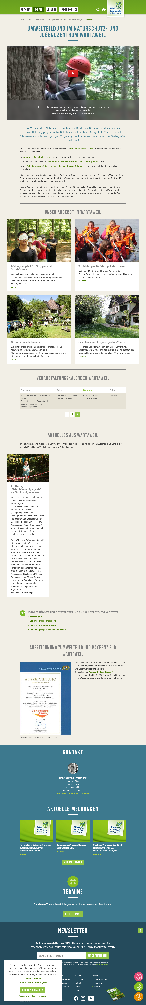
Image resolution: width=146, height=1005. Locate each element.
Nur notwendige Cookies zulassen (33, 996)
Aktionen (25, 10)
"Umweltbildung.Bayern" (101, 672)
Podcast (78, 983)
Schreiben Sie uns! (63, 979)
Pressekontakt (98, 983)
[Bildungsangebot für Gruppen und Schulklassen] (39, 240)
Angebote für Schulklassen (36, 157)
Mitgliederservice (63, 987)
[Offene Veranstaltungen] (39, 316)
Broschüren (79, 979)
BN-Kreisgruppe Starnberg (42, 621)
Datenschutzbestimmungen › (33, 982)
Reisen (77, 987)
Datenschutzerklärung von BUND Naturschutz (73, 113)
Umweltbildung (40, 20)
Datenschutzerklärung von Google (73, 110)
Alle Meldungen (73, 862)
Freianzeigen (97, 987)
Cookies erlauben (33, 990)
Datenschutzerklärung (102, 964)
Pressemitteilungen (100, 979)
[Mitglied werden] (138, 996)
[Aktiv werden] (138, 986)
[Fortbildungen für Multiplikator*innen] (107, 240)
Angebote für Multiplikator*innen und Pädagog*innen (72, 162)
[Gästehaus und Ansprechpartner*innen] (107, 316)
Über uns (51, 10)
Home (22, 20)
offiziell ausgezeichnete (81, 148)
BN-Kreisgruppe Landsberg (42, 625)
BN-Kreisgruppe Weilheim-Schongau (47, 630)
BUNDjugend (35, 616)
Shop (77, 990)
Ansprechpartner (63, 983)
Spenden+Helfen (68, 10)
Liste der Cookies (33, 978)
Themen (38, 10)
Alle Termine (73, 914)
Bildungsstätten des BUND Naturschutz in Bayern (65, 20)
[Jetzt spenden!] (138, 976)
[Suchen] (98, 9)
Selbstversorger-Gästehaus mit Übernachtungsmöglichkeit (55, 166)
